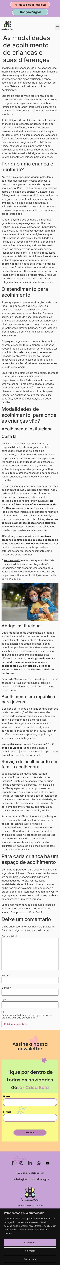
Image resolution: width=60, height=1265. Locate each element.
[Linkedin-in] (30, 1163)
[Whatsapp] (39, 1163)
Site (4, 1000)
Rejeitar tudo (30, 1259)
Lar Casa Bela (12, 560)
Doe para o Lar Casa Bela (26, 912)
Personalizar (30, 1250)
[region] (30, 1236)
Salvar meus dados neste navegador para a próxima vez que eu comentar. (27, 1016)
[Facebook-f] (12, 1163)
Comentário (9, 936)
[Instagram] (21, 1163)
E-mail (6, 987)
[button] (57, 27)
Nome (6, 975)
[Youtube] (48, 1163)
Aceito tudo (30, 1242)
